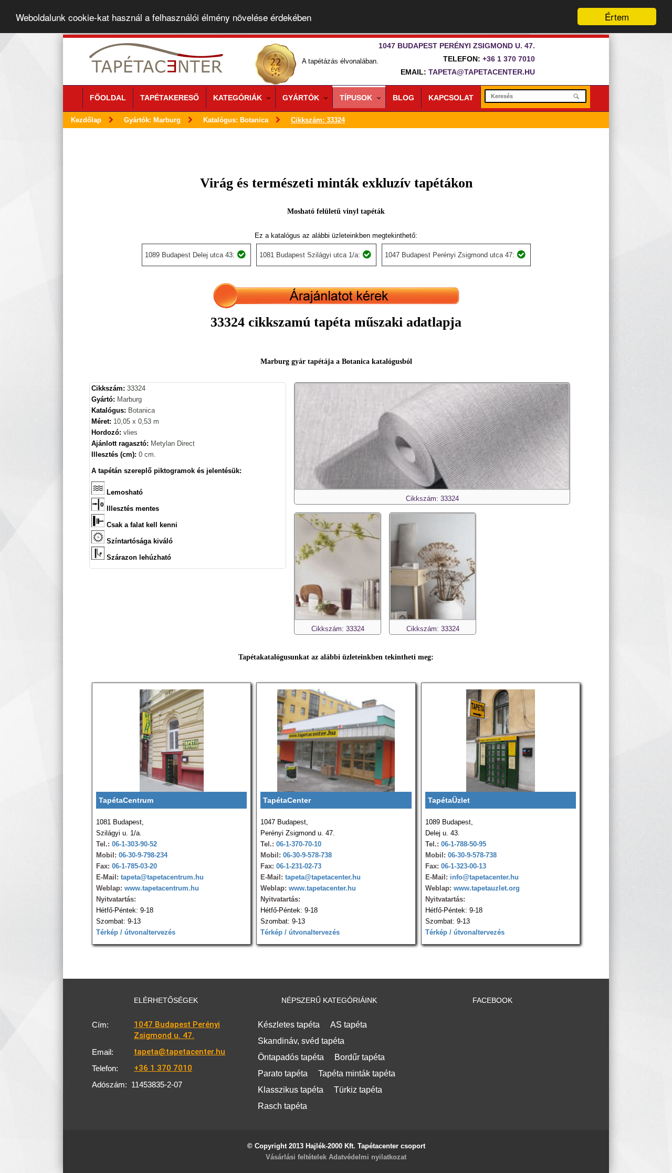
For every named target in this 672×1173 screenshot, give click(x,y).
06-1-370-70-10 (298, 844)
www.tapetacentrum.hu (160, 888)
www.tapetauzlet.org (486, 888)
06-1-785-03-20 (134, 866)
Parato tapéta (283, 1073)
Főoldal (108, 97)
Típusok (356, 97)
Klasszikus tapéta (290, 1089)
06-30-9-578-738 (307, 855)
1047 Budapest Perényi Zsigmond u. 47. (177, 1030)
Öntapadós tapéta (291, 1057)
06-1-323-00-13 (463, 866)
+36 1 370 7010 (508, 59)
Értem (617, 16)
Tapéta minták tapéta (356, 1073)
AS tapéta (348, 1024)
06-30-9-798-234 (143, 855)
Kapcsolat (451, 97)
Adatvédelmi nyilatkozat (367, 1157)
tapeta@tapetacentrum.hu (161, 877)
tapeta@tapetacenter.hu (481, 72)
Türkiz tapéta (358, 1089)
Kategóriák (237, 97)
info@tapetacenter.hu (483, 877)
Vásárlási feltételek (296, 1157)
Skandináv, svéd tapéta (301, 1040)
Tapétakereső (169, 97)
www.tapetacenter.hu (322, 888)
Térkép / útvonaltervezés (135, 932)
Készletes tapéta (289, 1024)
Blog (403, 97)
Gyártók (300, 97)
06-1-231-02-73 (298, 866)
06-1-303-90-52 (134, 844)
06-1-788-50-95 (463, 844)
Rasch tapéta (282, 1106)
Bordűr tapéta (359, 1057)
